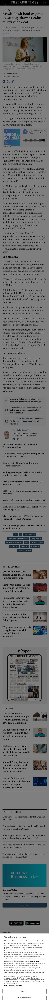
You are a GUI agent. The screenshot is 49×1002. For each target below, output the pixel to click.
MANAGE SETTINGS (24, 998)
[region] (24, 967)
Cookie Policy (34, 961)
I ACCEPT (24, 991)
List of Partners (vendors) (13, 985)
